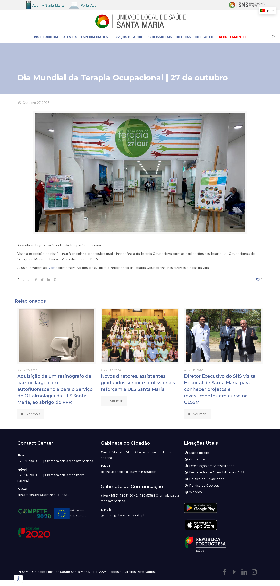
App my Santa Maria (48, 5)
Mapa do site (199, 453)
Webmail (196, 492)
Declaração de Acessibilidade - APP (216, 472)
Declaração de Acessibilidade (211, 466)
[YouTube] (234, 572)
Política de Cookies (204, 485)
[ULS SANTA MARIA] (140, 20)
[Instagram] (254, 572)
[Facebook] (224, 572)
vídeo (53, 268)
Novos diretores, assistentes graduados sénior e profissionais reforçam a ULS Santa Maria (138, 382)
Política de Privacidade (206, 479)
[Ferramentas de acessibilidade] (17, 579)
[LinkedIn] (244, 572)
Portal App (88, 5)
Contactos (197, 459)
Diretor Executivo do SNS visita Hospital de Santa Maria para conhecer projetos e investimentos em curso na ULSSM (219, 389)
